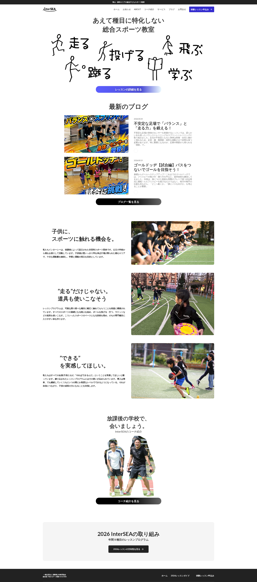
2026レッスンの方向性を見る (126, 549)
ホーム (165, 575)
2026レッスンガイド (180, 575)
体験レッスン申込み (200, 9)
